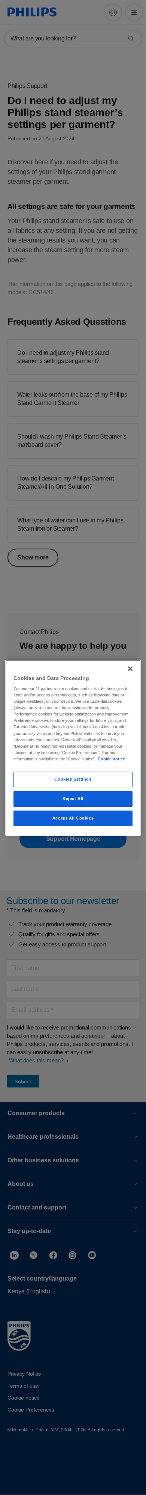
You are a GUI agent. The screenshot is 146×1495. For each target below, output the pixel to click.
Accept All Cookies (73, 818)
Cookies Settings (72, 779)
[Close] (130, 668)
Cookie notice (111, 759)
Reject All (73, 798)
